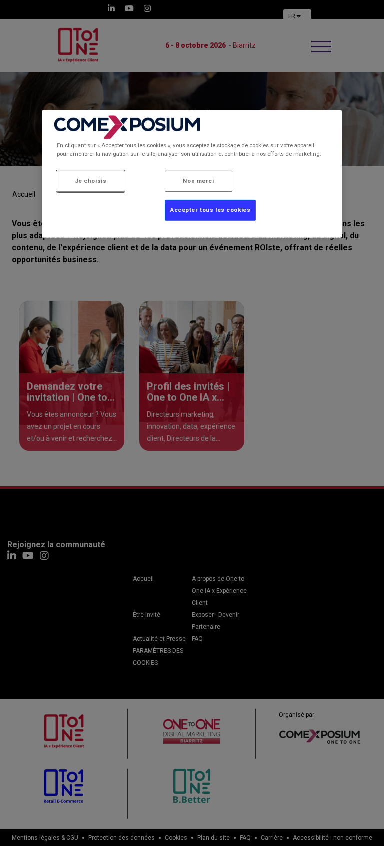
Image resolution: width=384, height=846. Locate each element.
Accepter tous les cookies (210, 209)
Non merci (198, 180)
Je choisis (91, 180)
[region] (192, 174)
